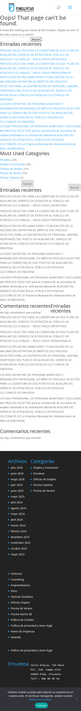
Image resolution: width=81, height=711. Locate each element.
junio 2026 (17, 473)
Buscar (74, 187)
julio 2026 (17, 467)
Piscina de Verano (11, 173)
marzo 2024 (18, 525)
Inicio (14, 591)
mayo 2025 (17, 496)
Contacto (16, 573)
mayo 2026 (17, 479)
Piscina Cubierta (9, 177)
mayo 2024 (17, 514)
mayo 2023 (17, 554)
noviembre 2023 (21, 542)
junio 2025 (17, 490)
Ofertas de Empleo (11, 169)
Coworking (17, 579)
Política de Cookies (22, 620)
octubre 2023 (19, 548)
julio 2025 (17, 485)
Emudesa (5, 160)
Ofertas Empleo (20, 602)
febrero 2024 (19, 531)
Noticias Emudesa (22, 596)
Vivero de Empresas (23, 631)
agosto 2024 (18, 508)
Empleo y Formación (12, 164)
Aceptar (41, 705)
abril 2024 (17, 519)
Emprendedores (20, 585)
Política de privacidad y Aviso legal (31, 625)
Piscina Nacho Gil (21, 614)
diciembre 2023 (20, 537)
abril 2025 (17, 502)
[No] (76, 699)
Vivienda (16, 637)
